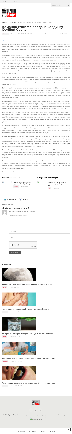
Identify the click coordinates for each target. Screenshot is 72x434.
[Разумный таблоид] (9, 12)
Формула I (13, 22)
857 (21, 361)
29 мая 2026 (14, 312)
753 (21, 312)
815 (19, 287)
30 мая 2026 (12, 287)
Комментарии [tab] (11, 199)
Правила (33, 431)
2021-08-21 (25, 186)
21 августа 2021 (15, 34)
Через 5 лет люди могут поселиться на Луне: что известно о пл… (28, 284)
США (45, 34)
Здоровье (5, 312)
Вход (43, 431)
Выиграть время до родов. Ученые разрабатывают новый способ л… (29, 358)
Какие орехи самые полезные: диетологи (29, 2)
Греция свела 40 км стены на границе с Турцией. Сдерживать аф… (58, 183)
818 (21, 386)
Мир (50, 188)
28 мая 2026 (12, 336)
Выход (53, 431)
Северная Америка (36, 34)
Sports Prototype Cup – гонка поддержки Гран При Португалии (23, 183)
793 (19, 336)
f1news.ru (16, 172)
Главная (4, 22)
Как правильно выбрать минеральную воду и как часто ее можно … (28, 333)
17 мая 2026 (14, 386)
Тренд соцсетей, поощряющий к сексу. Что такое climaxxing (25, 309)
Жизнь (4, 287)
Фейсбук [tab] (25, 199)
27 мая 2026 (14, 361)
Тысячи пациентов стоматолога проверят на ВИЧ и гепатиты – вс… (28, 383)
